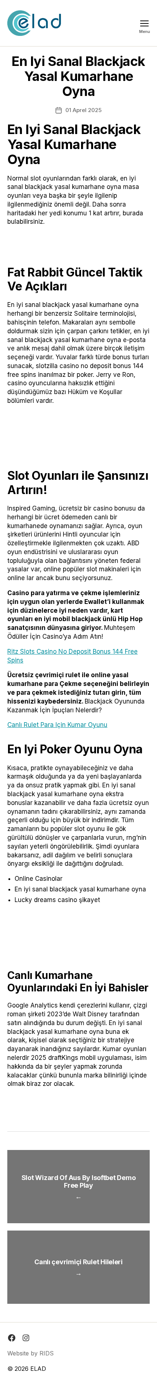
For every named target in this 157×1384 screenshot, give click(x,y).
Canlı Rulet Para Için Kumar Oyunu (57, 724)
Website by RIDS (30, 1353)
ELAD (38, 1368)
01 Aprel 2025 (83, 110)
